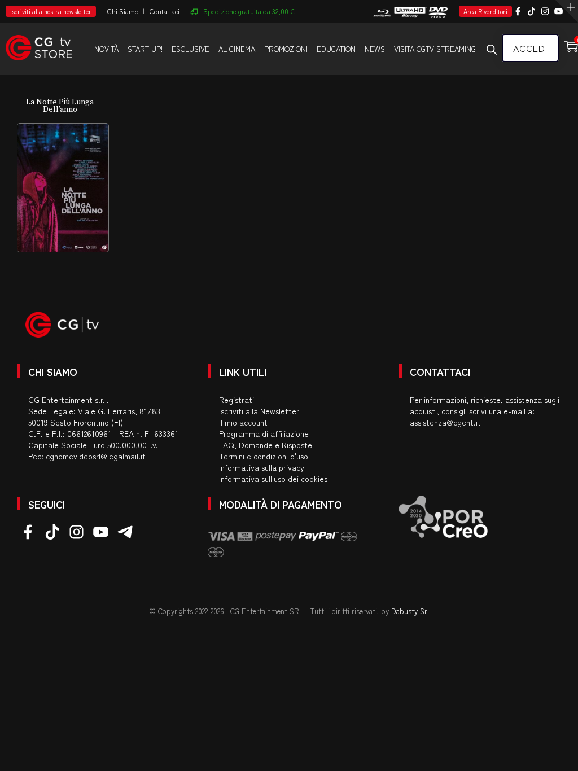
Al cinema (236, 48)
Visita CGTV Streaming (435, 48)
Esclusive (190, 48)
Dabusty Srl (410, 611)
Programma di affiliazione (264, 433)
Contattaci (164, 11)
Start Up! (145, 48)
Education (336, 48)
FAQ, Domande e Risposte (265, 444)
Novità (106, 48)
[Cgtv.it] (39, 42)
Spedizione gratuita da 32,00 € (249, 11)
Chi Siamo (122, 11)
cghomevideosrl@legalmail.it (96, 456)
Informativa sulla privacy (261, 467)
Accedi (530, 48)
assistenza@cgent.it (445, 422)
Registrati (236, 399)
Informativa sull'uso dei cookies (273, 478)
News (375, 48)
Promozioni (286, 48)
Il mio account (243, 422)
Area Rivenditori (485, 11)
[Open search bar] (491, 49)
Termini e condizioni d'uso (263, 456)
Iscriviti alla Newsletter (259, 411)
